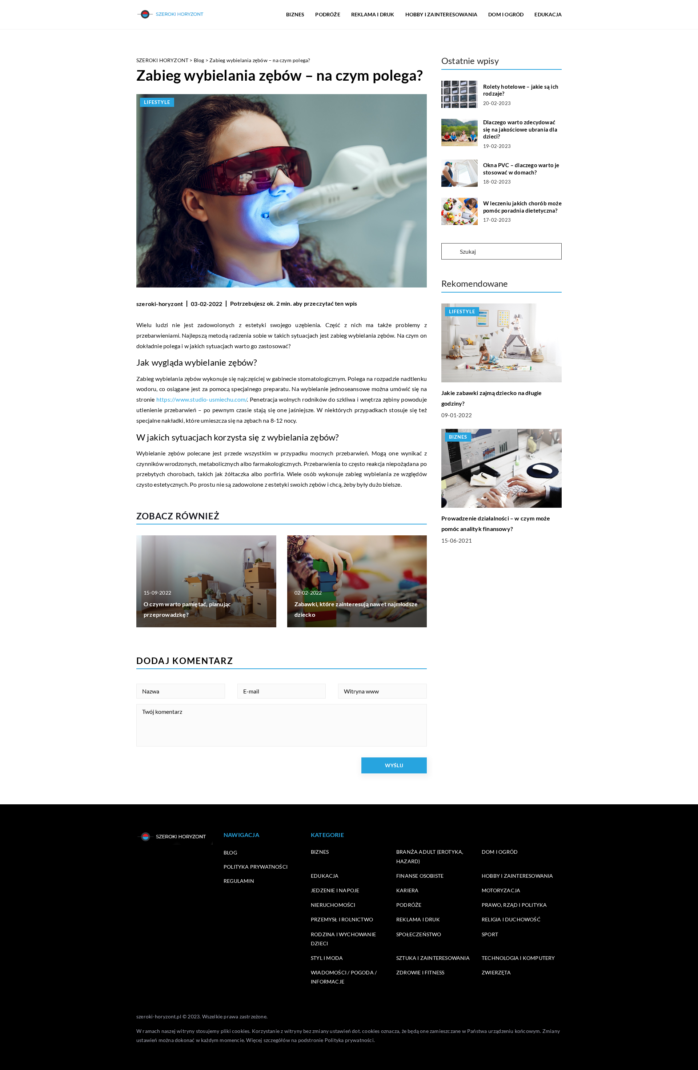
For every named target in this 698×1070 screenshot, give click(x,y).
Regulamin (239, 881)
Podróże (408, 905)
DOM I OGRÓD (506, 14)
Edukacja (325, 876)
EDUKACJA (548, 14)
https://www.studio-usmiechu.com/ (201, 399)
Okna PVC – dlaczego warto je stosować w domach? (521, 169)
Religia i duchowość (511, 919)
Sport (490, 934)
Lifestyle (157, 102)
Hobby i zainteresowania (517, 876)
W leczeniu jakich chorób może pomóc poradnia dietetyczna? (522, 207)
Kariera (407, 890)
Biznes (320, 852)
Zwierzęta (496, 972)
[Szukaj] (450, 252)
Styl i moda (327, 958)
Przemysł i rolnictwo (342, 919)
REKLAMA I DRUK (372, 14)
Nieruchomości (333, 905)
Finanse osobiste (420, 876)
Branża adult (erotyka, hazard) (429, 856)
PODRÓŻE (327, 14)
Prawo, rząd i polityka (514, 905)
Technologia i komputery (518, 958)
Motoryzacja (501, 890)
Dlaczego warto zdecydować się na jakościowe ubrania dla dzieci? (520, 129)
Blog (230, 852)
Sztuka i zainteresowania (433, 958)
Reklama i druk (418, 919)
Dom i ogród (500, 852)
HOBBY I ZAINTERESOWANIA (441, 14)
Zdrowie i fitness (420, 972)
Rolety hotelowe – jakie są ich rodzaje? (520, 90)
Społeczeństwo (418, 934)
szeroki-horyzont (159, 303)
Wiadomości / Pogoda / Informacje (344, 977)
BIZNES (295, 14)
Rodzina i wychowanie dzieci (343, 938)
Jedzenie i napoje (335, 890)
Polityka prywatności (256, 867)
